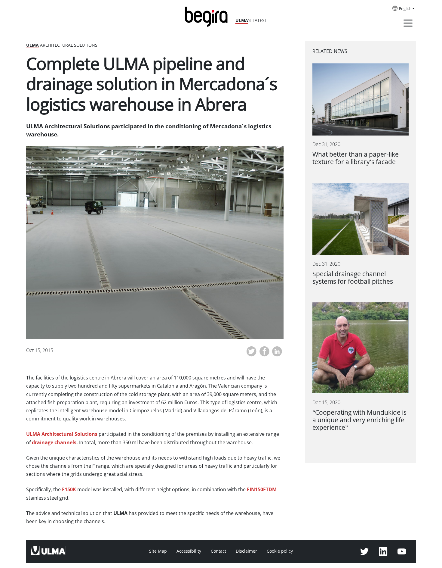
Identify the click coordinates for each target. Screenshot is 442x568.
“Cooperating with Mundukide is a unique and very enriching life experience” (359, 420)
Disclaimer (246, 551)
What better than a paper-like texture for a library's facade (355, 158)
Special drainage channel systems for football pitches (352, 277)
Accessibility (188, 551)
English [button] (405, 9)
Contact (218, 551)
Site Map (158, 551)
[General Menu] (408, 24)
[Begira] (208, 16)
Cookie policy (280, 551)
